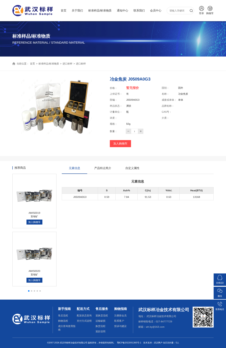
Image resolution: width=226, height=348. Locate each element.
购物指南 (120, 309)
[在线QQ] (220, 276)
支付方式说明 (84, 320)
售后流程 (63, 315)
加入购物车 (120, 143)
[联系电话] (220, 302)
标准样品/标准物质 (100, 10)
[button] (28, 291)
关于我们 (77, 10)
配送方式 (83, 309)
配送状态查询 (84, 315)
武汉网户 (158, 342)
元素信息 (74, 168)
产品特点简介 (102, 168)
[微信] (220, 289)
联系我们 (139, 10)
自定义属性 (132, 168)
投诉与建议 (120, 326)
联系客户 (119, 320)
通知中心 (122, 10)
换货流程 (100, 326)
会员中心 (155, 10)
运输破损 (100, 320)
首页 (63, 10)
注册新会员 (120, 315)
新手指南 (64, 309)
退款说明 (100, 331)
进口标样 (67, 63)
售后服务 (102, 309)
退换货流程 (102, 315)
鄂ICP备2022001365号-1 (129, 342)
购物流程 (63, 320)
